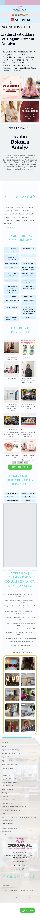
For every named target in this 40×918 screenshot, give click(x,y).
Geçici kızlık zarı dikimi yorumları (20, 645)
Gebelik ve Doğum (28, 493)
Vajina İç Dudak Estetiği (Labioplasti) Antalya (11, 289)
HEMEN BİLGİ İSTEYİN (20, 467)
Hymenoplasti (12, 307)
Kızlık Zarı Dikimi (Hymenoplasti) (28, 269)
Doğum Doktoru (28, 264)
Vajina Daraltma (11, 297)
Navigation (2, 2)
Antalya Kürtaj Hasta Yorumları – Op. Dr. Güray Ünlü (20, 629)
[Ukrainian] (27, 15)
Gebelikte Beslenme (12, 301)
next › (21, 462)
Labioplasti (28, 297)
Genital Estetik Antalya (28, 281)
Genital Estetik (12, 497)
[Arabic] (16, 15)
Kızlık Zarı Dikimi (12, 501)
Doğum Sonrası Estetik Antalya (11, 319)
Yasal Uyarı (5, 885)
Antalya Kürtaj (11, 378)
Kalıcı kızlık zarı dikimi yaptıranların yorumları (20, 641)
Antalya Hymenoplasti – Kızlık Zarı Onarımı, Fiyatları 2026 (28, 310)
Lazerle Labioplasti (12, 280)
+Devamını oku (11, 227)
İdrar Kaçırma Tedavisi (12, 275)
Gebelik (11, 268)
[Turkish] (13, 15)
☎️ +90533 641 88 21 (20, 20)
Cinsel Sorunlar (28, 249)
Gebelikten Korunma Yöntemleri (12, 257)
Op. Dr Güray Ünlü (28, 897)
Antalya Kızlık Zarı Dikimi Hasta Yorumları (20, 652)
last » (25, 462)
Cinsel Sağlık (11, 493)
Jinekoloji (28, 497)
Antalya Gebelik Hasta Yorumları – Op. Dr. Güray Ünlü (20, 638)
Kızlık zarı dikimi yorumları (20, 649)
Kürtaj (28, 318)
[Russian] (24, 15)
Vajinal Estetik (28, 357)
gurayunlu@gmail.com (20, 862)
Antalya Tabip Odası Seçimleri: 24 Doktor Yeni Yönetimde (28, 406)
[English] (19, 15)
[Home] (19, 8)
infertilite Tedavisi (28, 255)
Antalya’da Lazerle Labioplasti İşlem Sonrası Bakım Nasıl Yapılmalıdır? (28, 458)
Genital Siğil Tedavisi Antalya (28, 287)
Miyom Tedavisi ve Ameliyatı (28, 275)
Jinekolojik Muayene (12, 264)
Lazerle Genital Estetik (28, 302)
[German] (21, 15)
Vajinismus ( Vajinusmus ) (11, 250)
